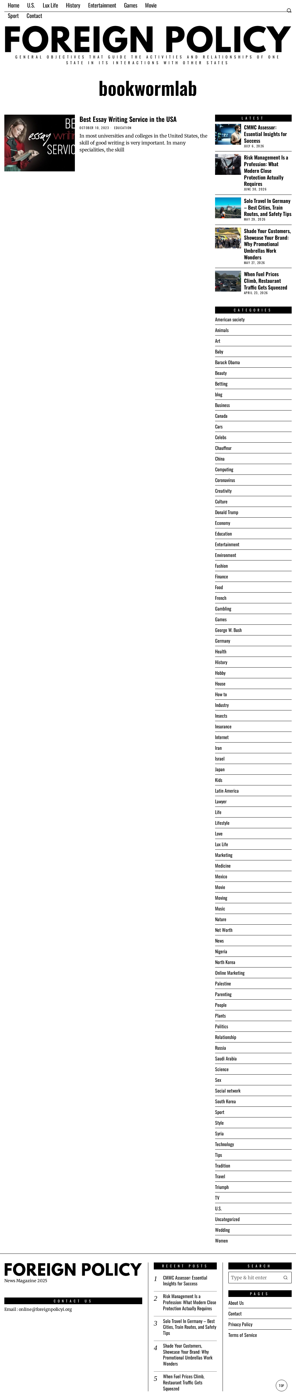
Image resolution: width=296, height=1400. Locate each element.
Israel (220, 758)
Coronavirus (225, 480)
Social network (227, 1090)
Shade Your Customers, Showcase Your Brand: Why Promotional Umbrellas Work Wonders (267, 244)
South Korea (225, 1101)
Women (221, 1240)
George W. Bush (228, 629)
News (219, 940)
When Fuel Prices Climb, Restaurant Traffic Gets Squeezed (265, 281)
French (220, 597)
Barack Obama (227, 362)
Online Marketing (230, 972)
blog (218, 394)
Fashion (221, 565)
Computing (224, 469)
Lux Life (221, 844)
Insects (221, 715)
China (220, 458)
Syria (219, 1133)
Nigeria (221, 951)
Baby (219, 351)
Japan (220, 769)
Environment (225, 554)
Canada (221, 415)
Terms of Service (242, 1334)
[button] (286, 1277)
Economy (222, 522)
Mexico (221, 876)
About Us (236, 1302)
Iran (218, 747)
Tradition (222, 1165)
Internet (222, 737)
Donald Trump (226, 512)
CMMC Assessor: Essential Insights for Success (265, 134)
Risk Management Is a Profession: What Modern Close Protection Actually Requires (266, 170)
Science (222, 1069)
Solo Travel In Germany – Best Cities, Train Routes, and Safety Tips (267, 207)
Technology (224, 1144)
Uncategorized (227, 1219)
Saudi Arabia (226, 1058)
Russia (220, 1047)
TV (217, 1197)
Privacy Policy (240, 1324)
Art (217, 340)
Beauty (221, 372)
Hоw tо (221, 694)
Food (219, 587)
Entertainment (227, 544)
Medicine (223, 865)
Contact (235, 1313)
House (220, 683)
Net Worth (223, 929)
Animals (222, 330)
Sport (219, 1111)
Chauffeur (223, 447)
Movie (220, 887)
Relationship (225, 1036)
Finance (221, 576)
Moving (221, 897)
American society (230, 319)
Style (219, 1122)
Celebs (220, 437)
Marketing (223, 854)
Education (123, 128)
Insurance (223, 726)
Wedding (222, 1229)
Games (221, 619)
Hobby (220, 672)
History (221, 662)
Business (222, 405)
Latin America (227, 790)
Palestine (223, 983)
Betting (221, 383)
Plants (220, 1015)
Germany (222, 640)
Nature (220, 919)
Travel (220, 1176)
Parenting (223, 994)
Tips (218, 1154)
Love (219, 833)
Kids (218, 779)
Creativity (223, 490)
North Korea (225, 962)
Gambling (223, 608)
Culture (221, 501)
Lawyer (221, 801)
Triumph (222, 1186)
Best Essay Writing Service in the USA (128, 119)
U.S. (218, 1208)
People (221, 1004)
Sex (218, 1079)
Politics (221, 1026)
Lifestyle (222, 822)
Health (220, 651)
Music (220, 908)
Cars (219, 426)
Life (218, 812)
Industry (222, 704)
